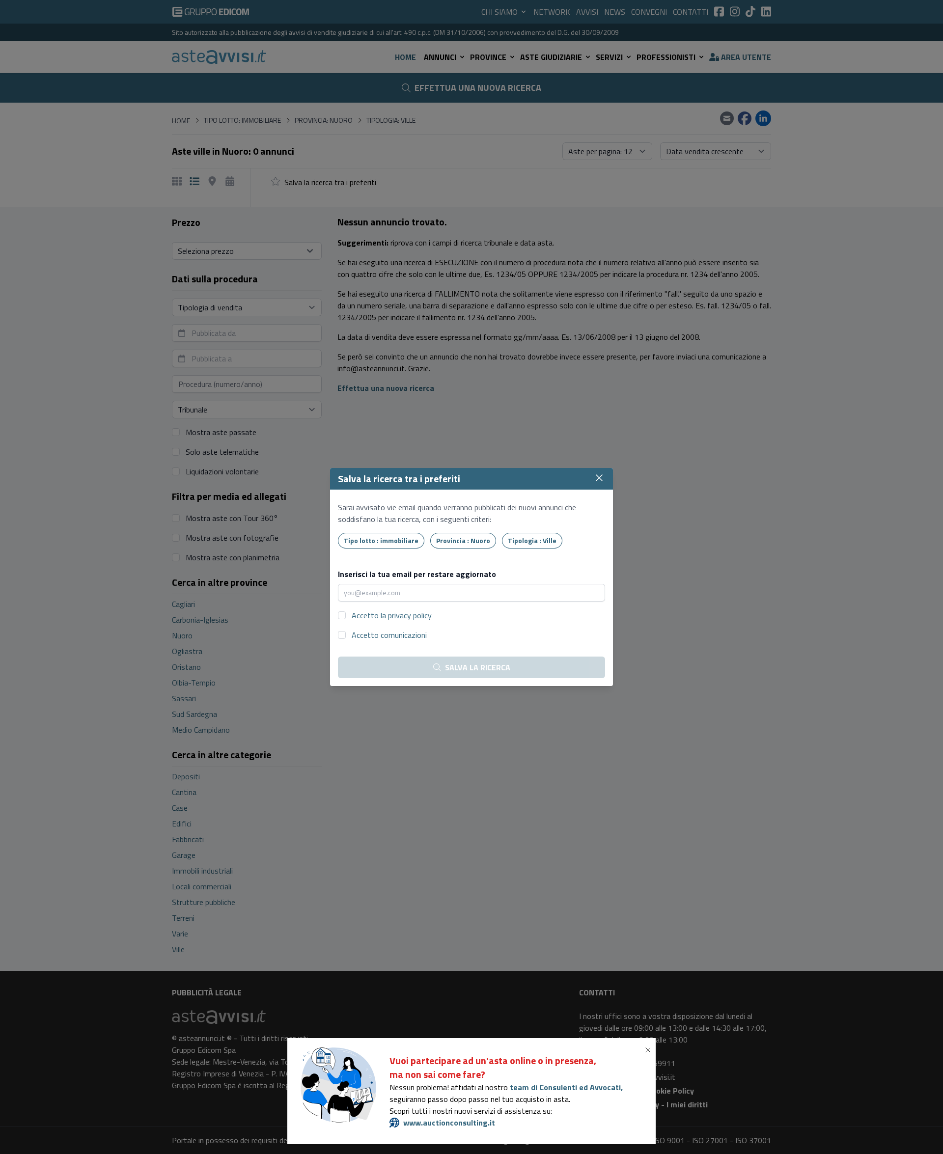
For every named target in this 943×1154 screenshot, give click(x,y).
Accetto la (392, 615)
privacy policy (410, 615)
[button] (650, 1050)
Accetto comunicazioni (389, 635)
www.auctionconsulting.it (449, 1122)
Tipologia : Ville (532, 540)
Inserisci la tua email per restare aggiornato (417, 574)
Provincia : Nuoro (463, 540)
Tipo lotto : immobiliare (381, 540)
